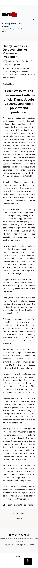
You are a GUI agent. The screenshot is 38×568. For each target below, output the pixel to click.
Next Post (19, 518)
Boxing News (14, 64)
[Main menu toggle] (33, 19)
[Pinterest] (22, 535)
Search (19, 556)
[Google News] (19, 535)
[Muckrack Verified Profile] (16, 535)
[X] (28, 535)
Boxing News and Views (12, 25)
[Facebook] (10, 535)
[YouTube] (13, 535)
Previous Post (19, 513)
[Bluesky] (25, 535)
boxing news (27, 505)
